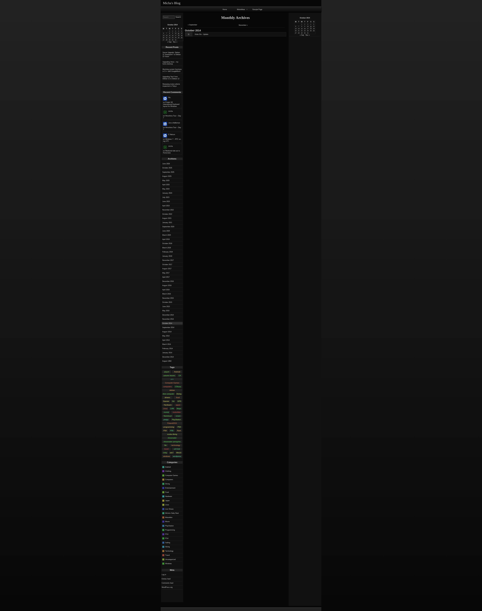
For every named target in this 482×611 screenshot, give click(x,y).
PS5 (171, 431)
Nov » (308, 35)
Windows (168, 563)
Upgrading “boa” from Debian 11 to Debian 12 (171, 78)
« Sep (302, 35)
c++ (172, 379)
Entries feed (166, 579)
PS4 (165, 431)
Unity (165, 453)
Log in (164, 575)
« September (192, 25)
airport (166, 372)
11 (188, 34)
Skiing (167, 547)
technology (175, 445)
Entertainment (170, 488)
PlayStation (176, 420)
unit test (177, 449)
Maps (179, 409)
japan (178, 405)
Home (225, 9)
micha (170, 111)
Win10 (178, 453)
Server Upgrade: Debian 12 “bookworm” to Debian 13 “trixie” (172, 54)
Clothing (168, 471)
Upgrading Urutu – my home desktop (170, 63)
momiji (166, 412)
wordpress (177, 456)
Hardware (168, 405)
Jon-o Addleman (174, 123)
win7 (171, 453)
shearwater (172, 438)
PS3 (179, 427)
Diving (178, 394)
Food (167, 492)
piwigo (165, 420)
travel (166, 449)
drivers (167, 397)
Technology (169, 551)
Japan (167, 500)
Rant (179, 431)
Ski (165, 445)
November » (243, 25)
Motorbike (168, 517)
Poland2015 (172, 423)
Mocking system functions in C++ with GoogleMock (172, 70)
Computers (169, 479)
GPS (179, 401)
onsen (178, 416)
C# (180, 376)
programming (168, 427)
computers (167, 387)
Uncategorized (170, 559)
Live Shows (169, 509)
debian (172, 390)
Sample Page (257, 9)
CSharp (178, 387)
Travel (167, 555)
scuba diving (172, 434)
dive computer (168, 394)
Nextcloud (168, 416)
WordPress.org (167, 587)
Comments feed (167, 583)
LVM (172, 409)
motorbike (177, 412)
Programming (170, 530)
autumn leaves (169, 376)
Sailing (167, 542)
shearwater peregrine (172, 442)
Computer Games (172, 383)
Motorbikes (241, 9)
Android (177, 372)
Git (173, 401)
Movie (167, 521)
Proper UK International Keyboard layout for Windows (171, 104)
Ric (169, 97)
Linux (165, 409)
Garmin (166, 401)
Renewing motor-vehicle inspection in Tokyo (171, 85)
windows (166, 456)
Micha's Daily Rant (172, 513)
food (178, 397)
